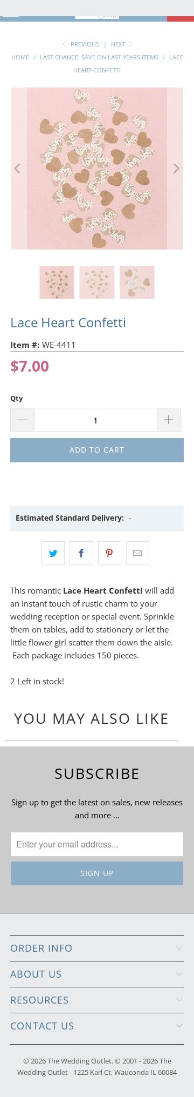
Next (119, 44)
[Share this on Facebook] (81, 553)
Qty (16, 398)
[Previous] (18, 169)
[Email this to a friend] (137, 553)
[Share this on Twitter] (53, 553)
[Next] (175, 169)
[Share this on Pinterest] (109, 553)
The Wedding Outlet (79, 1061)
